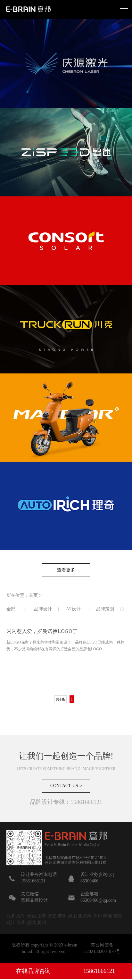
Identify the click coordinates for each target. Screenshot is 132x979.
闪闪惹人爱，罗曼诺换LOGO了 (42, 631)
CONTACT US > (66, 785)
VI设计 (74, 609)
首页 (33, 595)
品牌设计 (43, 609)
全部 (10, 609)
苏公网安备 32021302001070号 (102, 948)
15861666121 (99, 971)
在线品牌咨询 (33, 971)
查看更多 (66, 570)
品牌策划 (105, 609)
